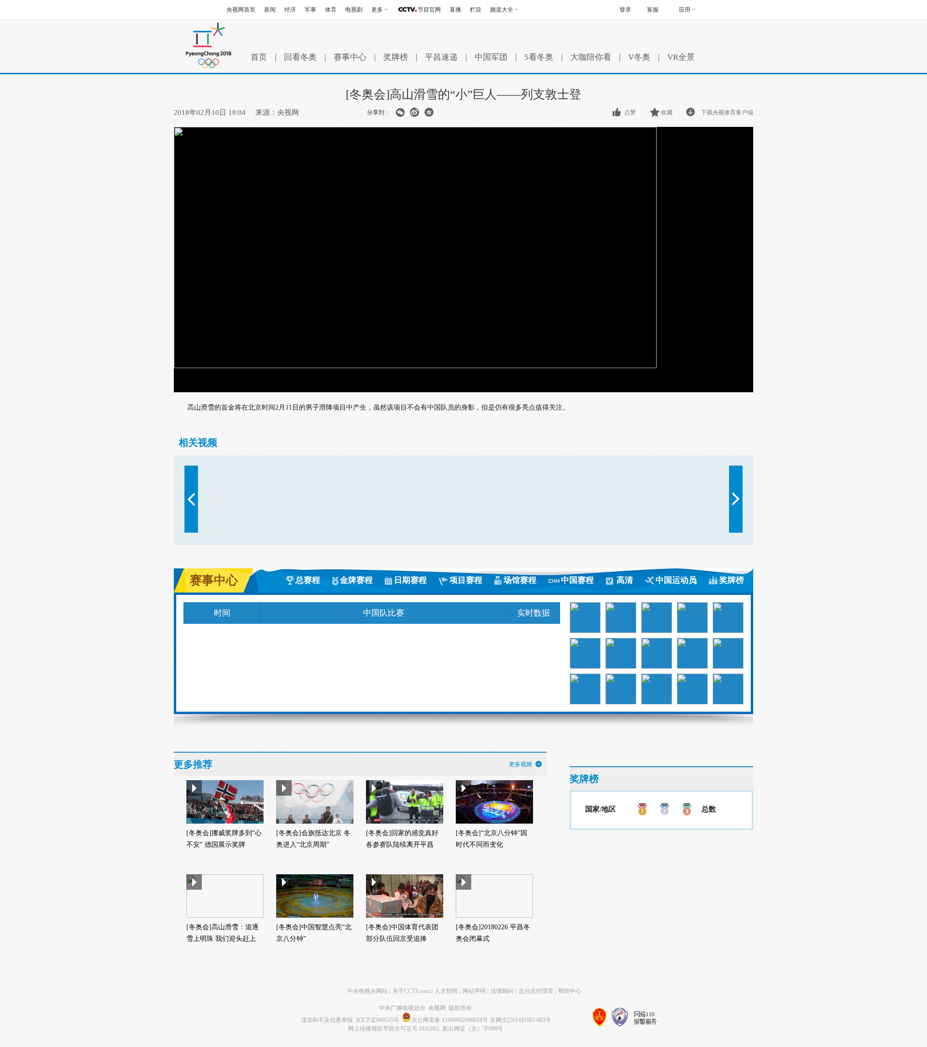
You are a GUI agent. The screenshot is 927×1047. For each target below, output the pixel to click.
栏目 (475, 9)
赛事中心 (350, 57)
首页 (259, 57)
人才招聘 (446, 991)
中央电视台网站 (367, 991)
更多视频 (520, 764)
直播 (455, 9)
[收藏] (655, 112)
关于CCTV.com (411, 991)
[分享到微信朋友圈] (400, 112)
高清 (625, 580)
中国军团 (491, 57)
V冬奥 (639, 57)
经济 (290, 9)
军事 (310, 9)
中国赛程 (577, 580)
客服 (653, 9)
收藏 (667, 112)
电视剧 (354, 9)
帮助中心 (569, 991)
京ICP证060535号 (377, 1020)
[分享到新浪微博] (414, 112)
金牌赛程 (356, 580)
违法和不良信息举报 (327, 1020)
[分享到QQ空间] (429, 112)
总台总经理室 (536, 991)
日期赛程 (410, 580)
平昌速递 (441, 57)
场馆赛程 (520, 580)
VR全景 (681, 57)
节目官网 (429, 9)
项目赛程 (465, 580)
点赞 (630, 112)
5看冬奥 (538, 57)
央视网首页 (240, 9)
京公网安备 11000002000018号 (449, 1020)
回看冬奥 (300, 57)
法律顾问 (502, 991)
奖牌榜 (395, 57)
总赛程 (307, 580)
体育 (331, 9)
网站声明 (474, 991)
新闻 (270, 9)
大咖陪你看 (590, 57)
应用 (684, 9)
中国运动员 (676, 580)
